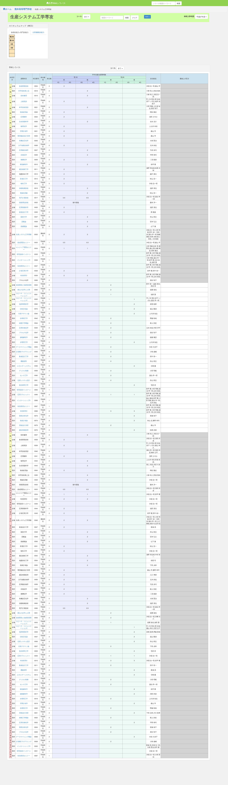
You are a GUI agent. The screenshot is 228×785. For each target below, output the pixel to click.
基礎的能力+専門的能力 (19, 32)
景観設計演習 (23, 425)
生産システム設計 (24, 380)
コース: (79, 16)
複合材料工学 (23, 385)
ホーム (8, 9)
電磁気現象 (24, 193)
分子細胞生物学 (23, 145)
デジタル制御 (23, 371)
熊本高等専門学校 (23, 9)
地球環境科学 (23, 304)
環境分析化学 (23, 416)
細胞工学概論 (23, 323)
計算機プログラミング (23, 352)
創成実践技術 (23, 86)
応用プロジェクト (24, 394)
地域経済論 (24, 112)
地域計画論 (24, 420)
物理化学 (24, 126)
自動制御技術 (23, 188)
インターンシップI (23, 260)
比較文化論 (24, 309)
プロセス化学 (23, 332)
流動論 (23, 222)
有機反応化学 (23, 141)
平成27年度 (201, 16)
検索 (178, 3)
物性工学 (24, 183)
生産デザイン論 (23, 314)
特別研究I (23, 275)
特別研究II (23, 411)
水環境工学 (24, 342)
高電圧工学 (24, 179)
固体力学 (24, 217)
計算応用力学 (23, 271)
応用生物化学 (23, 328)
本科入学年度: (189, 16)
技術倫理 (24, 95)
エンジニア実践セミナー (23, 248)
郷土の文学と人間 (24, 290)
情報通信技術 (23, 202)
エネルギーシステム (24, 366)
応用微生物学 (23, 150)
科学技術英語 (23, 107)
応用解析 (24, 117)
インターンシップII (23, 400)
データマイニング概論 (23, 347)
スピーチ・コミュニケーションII (23, 299)
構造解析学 (24, 164)
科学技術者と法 (23, 91)
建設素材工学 (23, 169)
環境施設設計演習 (24, 136)
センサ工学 (24, 375)
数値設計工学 (23, 356)
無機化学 (24, 160)
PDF (147, 17)
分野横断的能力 (38, 32)
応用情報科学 (23, 207)
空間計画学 (24, 131)
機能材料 (24, 361)
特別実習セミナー (24, 266)
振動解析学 (24, 337)
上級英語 (24, 101)
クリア (134, 17)
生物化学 (24, 155)
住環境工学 (24, 318)
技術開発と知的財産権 (23, 285)
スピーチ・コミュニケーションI (23, 294)
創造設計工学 (23, 212)
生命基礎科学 (23, 121)
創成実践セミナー (24, 242)
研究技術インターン (24, 254)
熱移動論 (24, 226)
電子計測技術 (23, 198)
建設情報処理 (23, 430)
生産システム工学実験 (23, 234)
